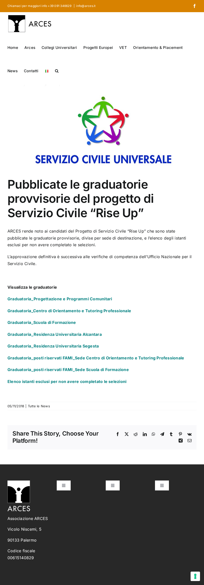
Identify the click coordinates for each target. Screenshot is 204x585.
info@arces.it (86, 6)
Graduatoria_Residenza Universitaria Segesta (53, 346)
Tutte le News (39, 406)
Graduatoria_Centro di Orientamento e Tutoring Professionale (69, 310)
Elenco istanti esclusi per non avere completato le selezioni (66, 381)
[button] (56, 70)
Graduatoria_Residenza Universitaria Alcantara (54, 334)
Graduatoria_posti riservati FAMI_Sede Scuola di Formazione (68, 369)
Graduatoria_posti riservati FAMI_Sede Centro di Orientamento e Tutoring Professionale (95, 357)
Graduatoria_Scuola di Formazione (41, 322)
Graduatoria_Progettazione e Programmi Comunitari (59, 298)
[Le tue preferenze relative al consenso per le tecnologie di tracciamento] (195, 576)
